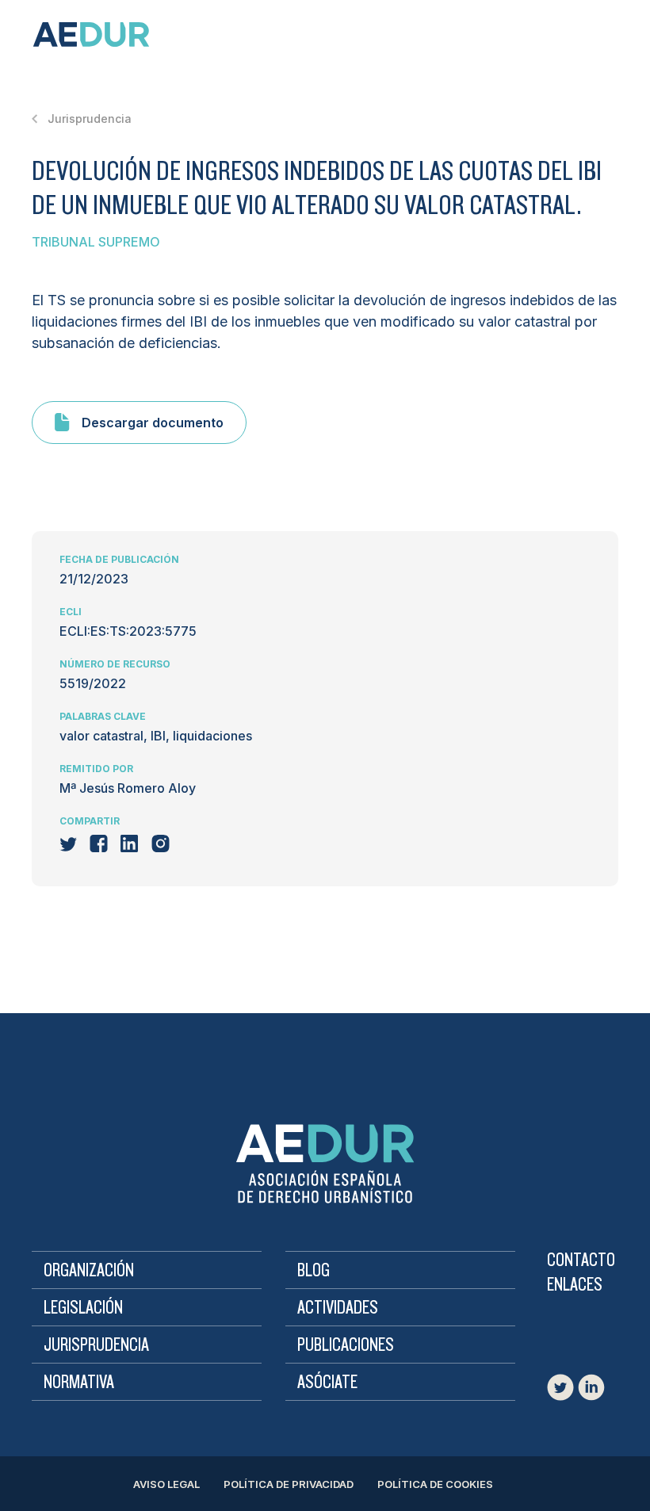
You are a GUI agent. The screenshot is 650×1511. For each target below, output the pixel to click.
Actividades (337, 1308)
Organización (89, 1270)
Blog (313, 1270)
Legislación (83, 1308)
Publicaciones (345, 1345)
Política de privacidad (289, 1484)
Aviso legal (166, 1484)
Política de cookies (435, 1484)
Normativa (79, 1382)
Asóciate (327, 1382)
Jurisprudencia (96, 1345)
